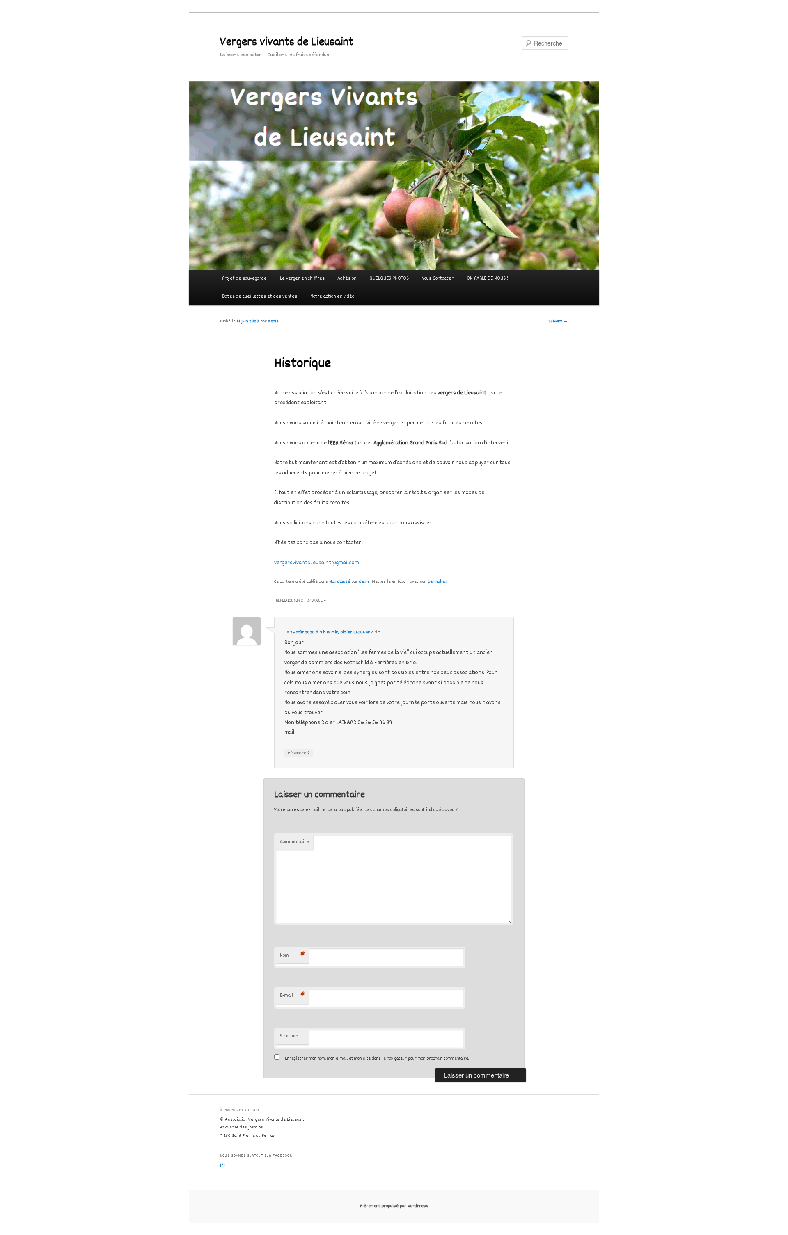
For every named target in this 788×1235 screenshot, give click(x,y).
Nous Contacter (437, 279)
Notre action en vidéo (332, 297)
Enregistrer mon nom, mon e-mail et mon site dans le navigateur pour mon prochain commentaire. (377, 1058)
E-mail (292, 995)
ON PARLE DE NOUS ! (487, 279)
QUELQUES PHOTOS (389, 279)
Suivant (558, 321)
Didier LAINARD (355, 632)
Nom (292, 955)
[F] (222, 1165)
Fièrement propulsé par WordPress (394, 1206)
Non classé (339, 581)
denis (273, 321)
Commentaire (294, 842)
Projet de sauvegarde (244, 279)
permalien (437, 581)
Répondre (298, 752)
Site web (289, 1036)
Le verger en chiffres (302, 279)
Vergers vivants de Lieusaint (286, 43)
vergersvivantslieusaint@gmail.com (316, 562)
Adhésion (346, 279)
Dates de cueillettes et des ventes (259, 297)
